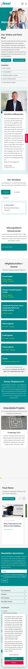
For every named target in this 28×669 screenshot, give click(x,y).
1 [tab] (0, 478)
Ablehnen (14, 662)
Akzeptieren (14, 658)
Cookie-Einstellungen (14, 654)
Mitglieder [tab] (17, 192)
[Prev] (19, 498)
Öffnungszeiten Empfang (10, 613)
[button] (14, 591)
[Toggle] (26, 3)
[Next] (24, 498)
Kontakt (5, 611)
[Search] (22, 3)
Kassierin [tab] (5, 198)
